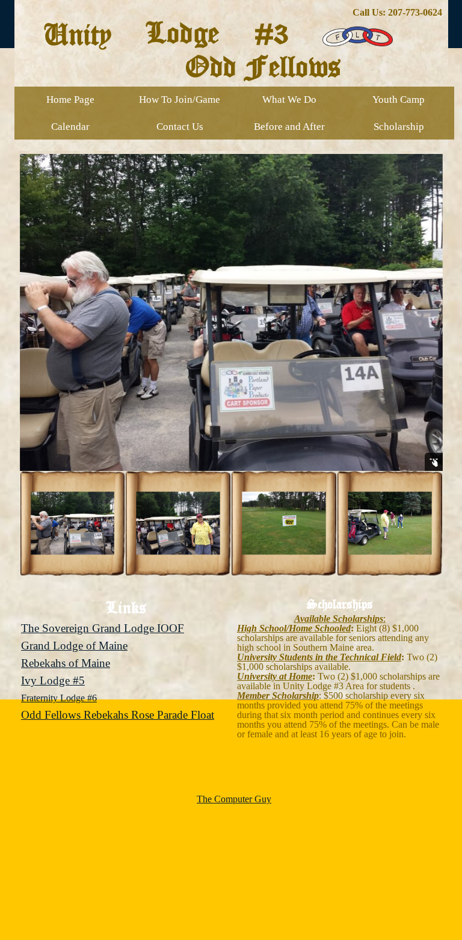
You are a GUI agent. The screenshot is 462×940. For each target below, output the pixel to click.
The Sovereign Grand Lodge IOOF (102, 628)
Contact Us (179, 126)
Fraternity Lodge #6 (59, 698)
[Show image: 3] (284, 523)
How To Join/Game (179, 99)
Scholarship (399, 126)
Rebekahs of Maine (65, 663)
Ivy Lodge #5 (53, 680)
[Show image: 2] (178, 523)
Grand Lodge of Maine (74, 645)
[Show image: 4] (390, 523)
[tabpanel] (231, 12)
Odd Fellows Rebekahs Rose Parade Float (117, 714)
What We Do (289, 99)
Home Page (70, 99)
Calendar (70, 126)
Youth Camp (398, 99)
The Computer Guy (234, 799)
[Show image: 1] (73, 523)
